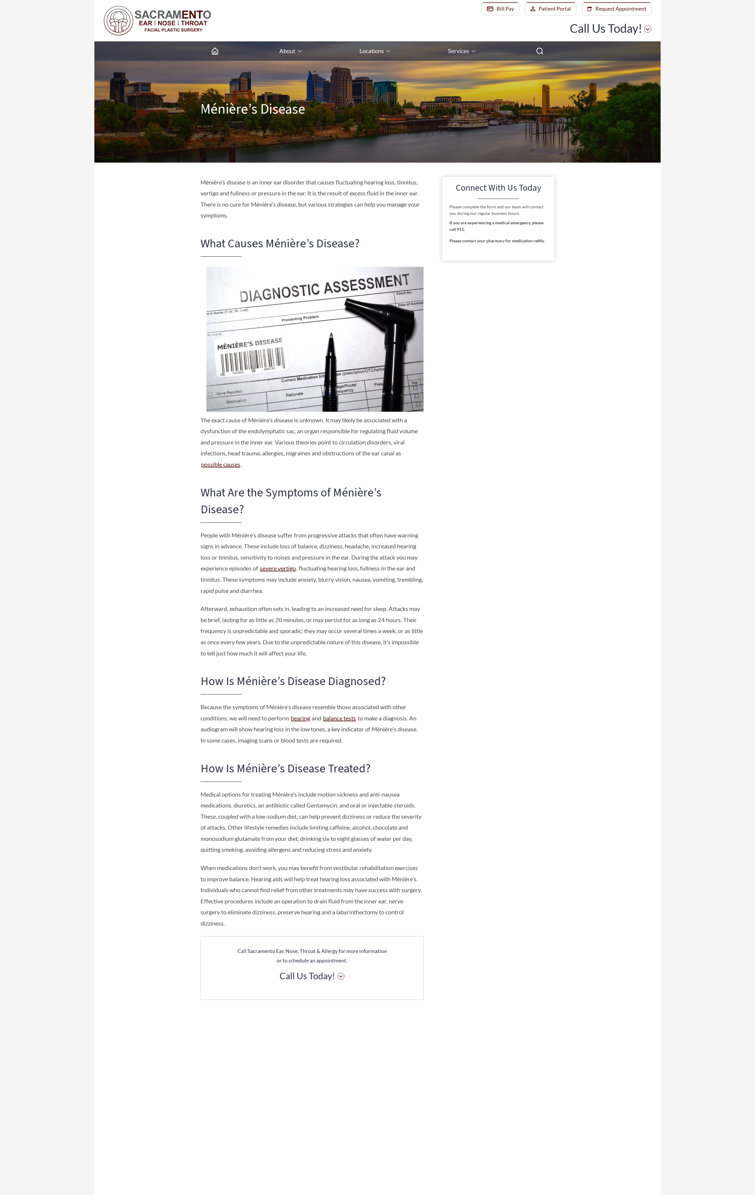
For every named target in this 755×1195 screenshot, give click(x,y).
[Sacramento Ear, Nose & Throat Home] (157, 20)
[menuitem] (215, 51)
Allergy (501, 1118)
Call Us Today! (606, 28)
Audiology (504, 1107)
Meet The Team (510, 1086)
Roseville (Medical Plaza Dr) (395, 1095)
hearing (300, 718)
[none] (291, 51)
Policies (497, 1179)
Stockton (446, 1112)
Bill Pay (505, 8)
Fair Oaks (325, 1073)
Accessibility (524, 1179)
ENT (498, 1096)
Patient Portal (554, 8)
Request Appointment (620, 8)
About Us (503, 1075)
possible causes (220, 464)
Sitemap (551, 1179)
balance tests (339, 718)
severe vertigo (278, 568)
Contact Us (505, 1140)
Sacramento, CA (454, 1073)
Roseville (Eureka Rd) (398, 1073)
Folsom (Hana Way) (336, 1112)
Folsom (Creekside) (334, 1092)
